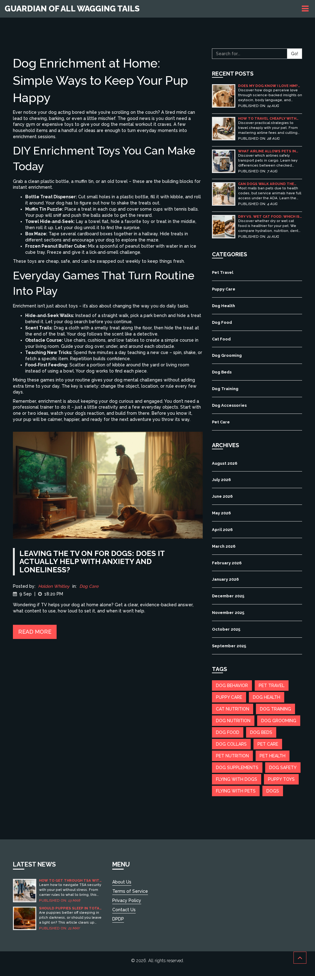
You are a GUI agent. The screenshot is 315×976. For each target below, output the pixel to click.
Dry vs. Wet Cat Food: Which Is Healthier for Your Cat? (269, 216)
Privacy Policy (126, 900)
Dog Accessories (229, 405)
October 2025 (226, 629)
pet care (267, 744)
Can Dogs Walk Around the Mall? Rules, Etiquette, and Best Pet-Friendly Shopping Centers (267, 184)
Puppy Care (223, 289)
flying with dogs (236, 779)
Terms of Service (130, 891)
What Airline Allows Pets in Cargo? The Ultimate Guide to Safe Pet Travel (268, 151)
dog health (266, 697)
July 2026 (221, 479)
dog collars (231, 744)
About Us (121, 881)
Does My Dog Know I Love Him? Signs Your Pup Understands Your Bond (268, 86)
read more (34, 631)
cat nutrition (232, 708)
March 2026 (223, 546)
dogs (272, 791)
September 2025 (229, 646)
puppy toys (281, 779)
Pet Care (221, 422)
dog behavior (232, 685)
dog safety (283, 767)
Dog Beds (222, 372)
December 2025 (228, 596)
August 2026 (224, 463)
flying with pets (236, 791)
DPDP (118, 918)
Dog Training (225, 388)
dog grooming (278, 720)
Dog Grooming (227, 355)
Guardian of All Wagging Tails (72, 8)
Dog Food (222, 322)
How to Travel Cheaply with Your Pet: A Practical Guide (267, 118)
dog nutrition (233, 720)
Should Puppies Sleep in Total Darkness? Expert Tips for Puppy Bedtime (70, 908)
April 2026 (222, 529)
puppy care (229, 697)
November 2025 (228, 612)
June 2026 (222, 496)
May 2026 (221, 513)
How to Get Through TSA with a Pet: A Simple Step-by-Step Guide (70, 880)
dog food (227, 732)
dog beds (261, 732)
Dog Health (223, 305)
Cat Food (221, 339)
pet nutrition (232, 755)
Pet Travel (222, 272)
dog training (275, 708)
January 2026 (225, 579)
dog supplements (237, 767)
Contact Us (124, 909)
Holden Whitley (54, 586)
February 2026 (226, 563)
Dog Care (88, 586)
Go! (294, 53)
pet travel (272, 685)
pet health (272, 755)
